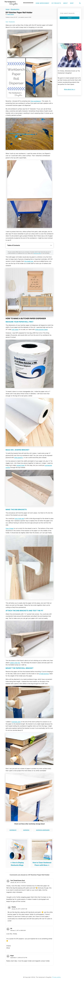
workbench (13, 830)
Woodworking (15, 9)
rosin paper (15, 329)
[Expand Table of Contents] (51, 245)
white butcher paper (41, 329)
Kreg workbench (36, 101)
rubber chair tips (15, 662)
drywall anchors (44, 673)
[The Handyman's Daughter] (11, 3)
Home (7, 9)
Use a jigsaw (9, 528)
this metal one (28, 261)
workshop (26, 830)
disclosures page (37, 253)
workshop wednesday (43, 830)
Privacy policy (56, 977)
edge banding (18, 457)
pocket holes (21, 465)
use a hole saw (19, 518)
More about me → (69, 89)
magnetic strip (16, 722)
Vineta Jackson (10, 14)
